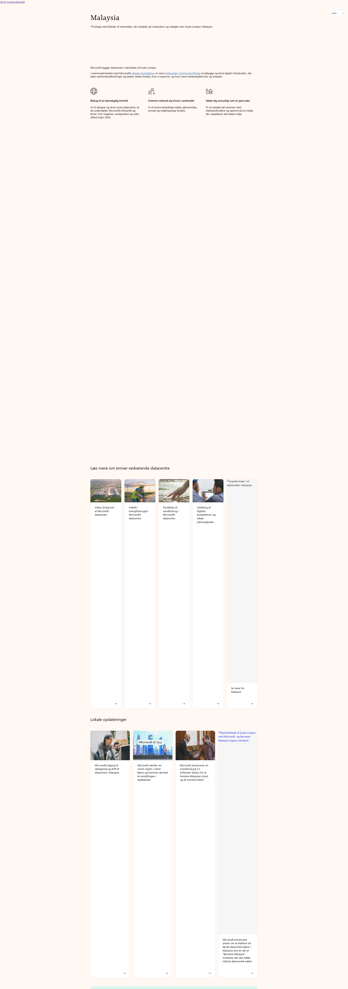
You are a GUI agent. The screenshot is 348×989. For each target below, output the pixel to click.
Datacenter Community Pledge (182, 73)
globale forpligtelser (143, 73)
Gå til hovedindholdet (12, 2)
